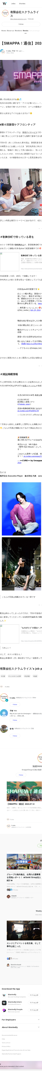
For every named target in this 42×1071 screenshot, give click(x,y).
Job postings (34, 31)
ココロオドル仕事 (15, 676)
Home (3, 31)
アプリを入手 (34, 995)
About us (10, 31)
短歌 (35, 676)
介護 (3, 676)
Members (18, 31)
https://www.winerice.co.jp (18, 19)
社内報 (27, 676)
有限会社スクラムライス (24, 14)
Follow (21, 24)
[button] (22, 989)
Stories (25, 31)
